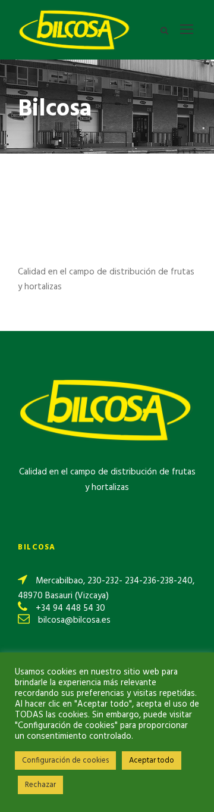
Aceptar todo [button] (151, 760)
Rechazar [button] (40, 785)
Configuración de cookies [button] (65, 760)
